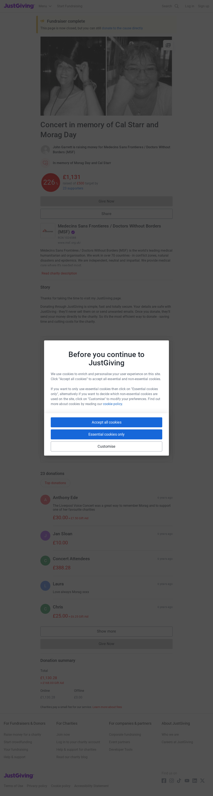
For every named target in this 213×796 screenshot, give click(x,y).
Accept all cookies (106, 422)
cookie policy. (113, 404)
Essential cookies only (106, 434)
